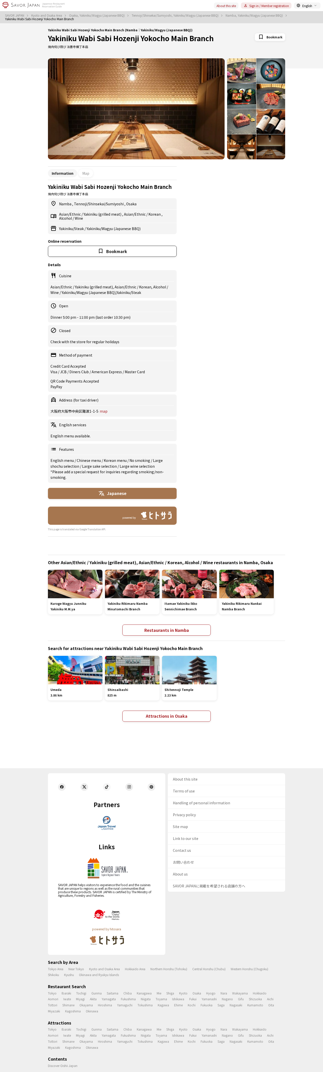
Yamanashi (209, 999)
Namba (65, 203)
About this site (226, 6)
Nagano (227, 999)
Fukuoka (206, 1005)
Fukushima (128, 999)
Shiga (170, 993)
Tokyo (52, 993)
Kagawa (163, 1005)
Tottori (52, 1005)
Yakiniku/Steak (72, 228)
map (103, 411)
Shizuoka (255, 999)
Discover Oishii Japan (62, 1065)
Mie (159, 993)
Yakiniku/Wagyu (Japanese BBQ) (114, 228)
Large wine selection (137, 466)
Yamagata (109, 999)
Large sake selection (100, 466)
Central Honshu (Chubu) (209, 969)
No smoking (140, 460)
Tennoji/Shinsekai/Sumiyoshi (99, 203)
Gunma (96, 993)
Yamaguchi (124, 1005)
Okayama (86, 1005)
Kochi (192, 1005)
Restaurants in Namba (166, 630)
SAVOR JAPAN (15, 15)
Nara (224, 993)
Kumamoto (255, 1005)
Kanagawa (144, 993)
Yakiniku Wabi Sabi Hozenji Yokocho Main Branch (131, 38)
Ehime (178, 1005)
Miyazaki (54, 1011)
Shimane (68, 1005)
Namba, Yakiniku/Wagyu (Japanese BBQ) (255, 15)
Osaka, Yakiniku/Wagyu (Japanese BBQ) (97, 15)
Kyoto (183, 993)
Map (85, 173)
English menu (62, 460)
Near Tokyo (76, 969)
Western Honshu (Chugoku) (249, 969)
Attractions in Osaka (166, 716)
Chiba (127, 993)
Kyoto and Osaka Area (47, 15)
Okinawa (92, 1011)
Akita (93, 999)
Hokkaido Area (135, 969)
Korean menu (115, 460)
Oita (271, 1005)
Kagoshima (73, 1011)
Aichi (270, 999)
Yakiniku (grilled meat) (103, 214)
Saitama (112, 993)
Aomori (53, 999)
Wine (79, 218)
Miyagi (80, 999)
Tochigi (81, 993)
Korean (155, 214)
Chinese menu (89, 460)
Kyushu (69, 975)
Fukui (193, 999)
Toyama (161, 999)
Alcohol (66, 218)
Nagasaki (236, 1005)
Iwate (67, 999)
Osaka (131, 203)
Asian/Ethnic (70, 214)
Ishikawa (178, 999)
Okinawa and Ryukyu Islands (99, 975)
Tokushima (145, 1005)
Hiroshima (105, 1005)
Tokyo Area (55, 969)
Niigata (146, 999)
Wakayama (240, 993)
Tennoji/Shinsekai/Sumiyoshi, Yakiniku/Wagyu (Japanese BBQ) (175, 15)
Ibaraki (66, 993)
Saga (221, 1005)
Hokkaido (259, 993)
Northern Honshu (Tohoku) (168, 969)
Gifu (241, 999)
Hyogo (211, 993)
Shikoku (53, 975)
